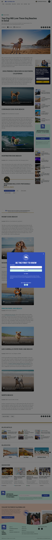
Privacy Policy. (11, 278)
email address (12, 264)
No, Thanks (26, 273)
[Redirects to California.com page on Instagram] (25, 285)
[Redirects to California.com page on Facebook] (27, 285)
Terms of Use (27, 277)
